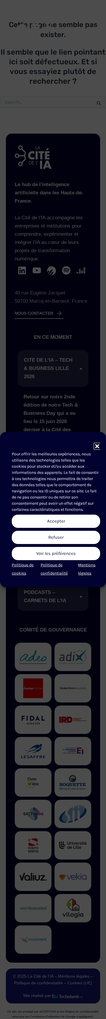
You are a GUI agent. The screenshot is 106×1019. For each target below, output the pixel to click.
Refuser (56, 537)
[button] (97, 446)
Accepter (56, 521)
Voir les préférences (56, 553)
